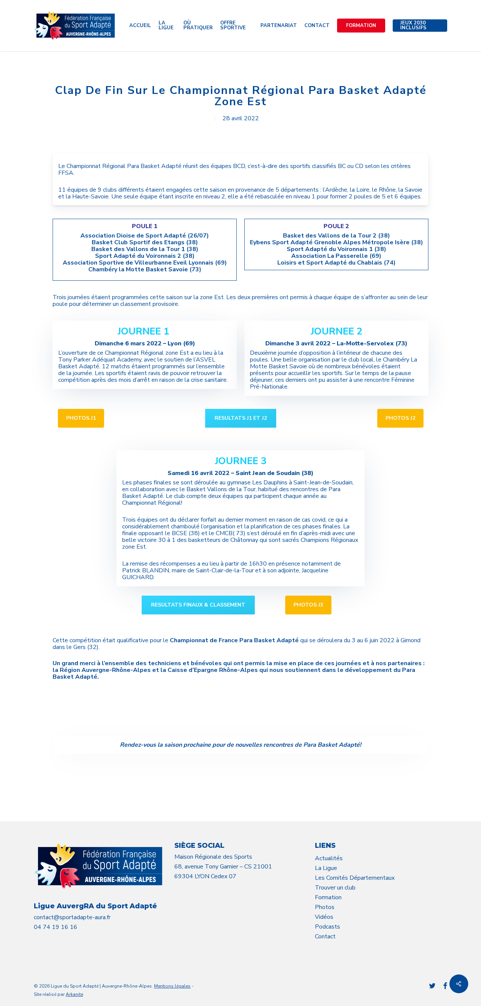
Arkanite (74, 994)
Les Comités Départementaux (355, 877)
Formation (328, 897)
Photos (324, 907)
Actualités (329, 858)
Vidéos (324, 917)
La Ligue (326, 868)
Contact (325, 936)
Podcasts (327, 926)
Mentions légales (172, 986)
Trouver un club (335, 887)
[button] (81, 418)
